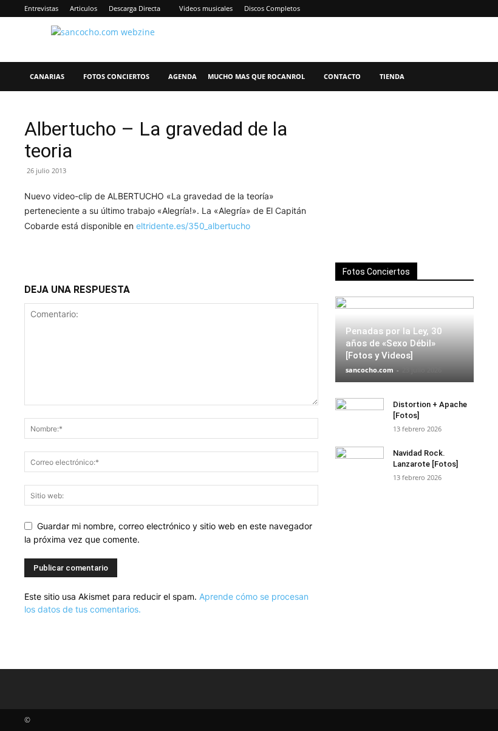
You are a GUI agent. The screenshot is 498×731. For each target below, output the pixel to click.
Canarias (47, 76)
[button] (459, 77)
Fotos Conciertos (116, 76)
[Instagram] (404, 8)
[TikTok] (444, 8)
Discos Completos (272, 8)
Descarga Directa (134, 8)
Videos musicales (206, 8)
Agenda (182, 76)
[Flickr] (384, 8)
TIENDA (392, 76)
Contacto (342, 76)
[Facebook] (364, 8)
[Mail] (424, 8)
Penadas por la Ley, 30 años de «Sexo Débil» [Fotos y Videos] (394, 343)
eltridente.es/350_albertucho (193, 226)
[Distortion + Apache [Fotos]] (359, 416)
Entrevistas (41, 8)
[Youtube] (464, 8)
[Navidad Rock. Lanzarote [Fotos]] (359, 465)
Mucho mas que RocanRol (256, 76)
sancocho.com (370, 369)
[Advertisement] (404, 178)
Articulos (83, 8)
